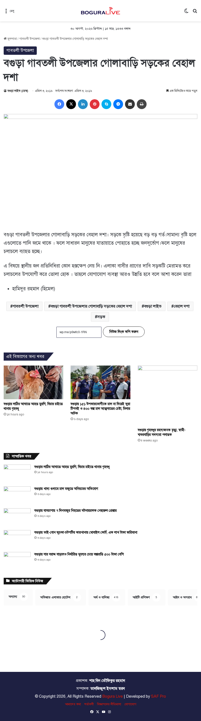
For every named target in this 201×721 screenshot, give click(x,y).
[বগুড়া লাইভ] (100, 10)
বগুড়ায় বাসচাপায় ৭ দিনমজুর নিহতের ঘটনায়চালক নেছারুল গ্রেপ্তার (75, 511)
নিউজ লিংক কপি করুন (123, 332)
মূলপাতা (12, 39)
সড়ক (101, 316)
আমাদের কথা (73, 704)
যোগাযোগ (130, 704)
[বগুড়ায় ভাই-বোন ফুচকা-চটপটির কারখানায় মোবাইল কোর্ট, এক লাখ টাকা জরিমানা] (17, 539)
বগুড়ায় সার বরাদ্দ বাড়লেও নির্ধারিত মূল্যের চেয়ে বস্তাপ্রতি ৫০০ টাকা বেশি (79, 554)
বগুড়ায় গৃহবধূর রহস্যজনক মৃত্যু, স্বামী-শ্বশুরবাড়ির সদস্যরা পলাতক (162, 432)
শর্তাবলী (89, 704)
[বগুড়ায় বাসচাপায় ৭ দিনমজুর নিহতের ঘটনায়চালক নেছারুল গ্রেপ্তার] (17, 517)
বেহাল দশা (181, 306)
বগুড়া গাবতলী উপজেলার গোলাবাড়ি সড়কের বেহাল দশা (91, 306)
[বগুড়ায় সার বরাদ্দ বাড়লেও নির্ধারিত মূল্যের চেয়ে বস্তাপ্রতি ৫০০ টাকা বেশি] (17, 561)
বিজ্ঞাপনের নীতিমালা (109, 704)
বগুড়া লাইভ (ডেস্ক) (17, 91)
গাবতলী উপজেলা (29, 39)
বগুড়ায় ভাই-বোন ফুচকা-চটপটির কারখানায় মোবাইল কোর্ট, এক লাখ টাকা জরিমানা (85, 532)
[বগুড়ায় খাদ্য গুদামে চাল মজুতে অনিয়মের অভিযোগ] (17, 495)
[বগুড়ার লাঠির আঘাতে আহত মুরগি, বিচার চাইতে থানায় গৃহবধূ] (33, 382)
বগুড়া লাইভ (153, 306)
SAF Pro (158, 696)
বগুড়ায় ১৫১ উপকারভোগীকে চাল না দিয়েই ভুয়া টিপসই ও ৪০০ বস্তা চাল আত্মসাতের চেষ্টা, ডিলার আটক (100, 408)
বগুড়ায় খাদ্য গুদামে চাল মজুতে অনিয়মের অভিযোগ (66, 489)
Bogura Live (112, 696)
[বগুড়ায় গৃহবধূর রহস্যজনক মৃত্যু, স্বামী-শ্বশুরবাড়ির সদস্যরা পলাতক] (167, 395)
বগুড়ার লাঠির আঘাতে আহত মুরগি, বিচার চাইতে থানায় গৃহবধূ (72, 467)
